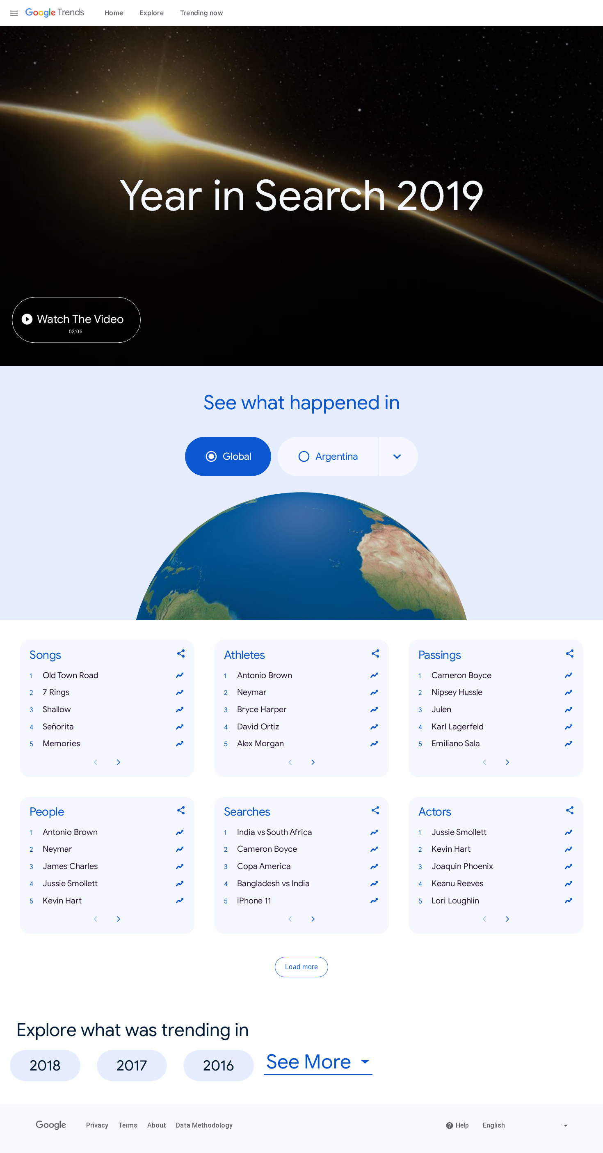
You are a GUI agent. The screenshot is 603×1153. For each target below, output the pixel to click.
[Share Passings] (570, 655)
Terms (127, 1125)
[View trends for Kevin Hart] (180, 901)
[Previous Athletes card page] (290, 762)
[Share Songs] (181, 655)
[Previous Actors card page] (484, 919)
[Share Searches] (376, 812)
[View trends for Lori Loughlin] (568, 901)
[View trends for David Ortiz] (374, 727)
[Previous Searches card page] (290, 919)
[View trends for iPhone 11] (374, 901)
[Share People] (181, 812)
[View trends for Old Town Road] (180, 676)
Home (114, 13)
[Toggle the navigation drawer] (14, 13)
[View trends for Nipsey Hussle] (568, 692)
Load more (301, 966)
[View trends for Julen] (568, 710)
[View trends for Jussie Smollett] (180, 884)
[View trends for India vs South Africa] (374, 832)
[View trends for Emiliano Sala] (568, 744)
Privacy (97, 1125)
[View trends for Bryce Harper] (374, 710)
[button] (107, 675)
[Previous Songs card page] (95, 762)
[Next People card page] (118, 919)
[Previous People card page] (95, 919)
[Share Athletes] (376, 655)
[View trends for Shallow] (180, 710)
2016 (218, 1065)
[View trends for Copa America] (374, 866)
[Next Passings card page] (507, 762)
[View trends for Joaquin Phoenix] (568, 866)
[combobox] (398, 456)
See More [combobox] (308, 1062)
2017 (131, 1065)
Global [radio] (237, 456)
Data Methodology (204, 1125)
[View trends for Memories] (180, 744)
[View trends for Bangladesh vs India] (374, 884)
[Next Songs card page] (118, 762)
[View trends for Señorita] (180, 727)
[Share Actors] (570, 812)
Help (462, 1125)
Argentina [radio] (336, 456)
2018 (45, 1065)
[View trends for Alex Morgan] (374, 744)
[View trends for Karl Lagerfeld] (568, 727)
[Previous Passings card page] (484, 762)
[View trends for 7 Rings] (180, 692)
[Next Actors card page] (507, 919)
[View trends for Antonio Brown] (374, 676)
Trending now (201, 13)
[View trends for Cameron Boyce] (568, 676)
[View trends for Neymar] (374, 692)
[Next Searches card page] (313, 919)
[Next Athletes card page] (313, 762)
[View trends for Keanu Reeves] (568, 884)
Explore (151, 13)
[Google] (51, 1125)
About (156, 1125)
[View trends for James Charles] (180, 866)
